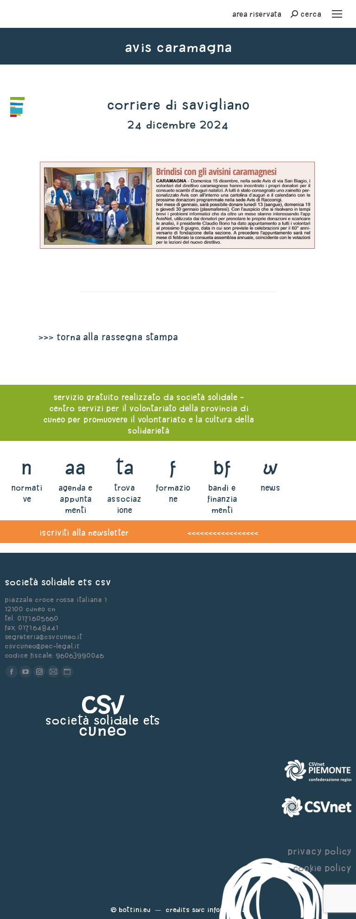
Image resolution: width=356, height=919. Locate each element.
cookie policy (322, 867)
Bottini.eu (135, 909)
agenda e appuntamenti (75, 499)
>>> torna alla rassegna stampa (108, 336)
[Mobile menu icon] (337, 13)
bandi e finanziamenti (222, 499)
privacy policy (319, 851)
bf (222, 467)
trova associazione (124, 499)
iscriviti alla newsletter (84, 533)
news (270, 488)
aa (75, 467)
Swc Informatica (219, 909)
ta (124, 467)
